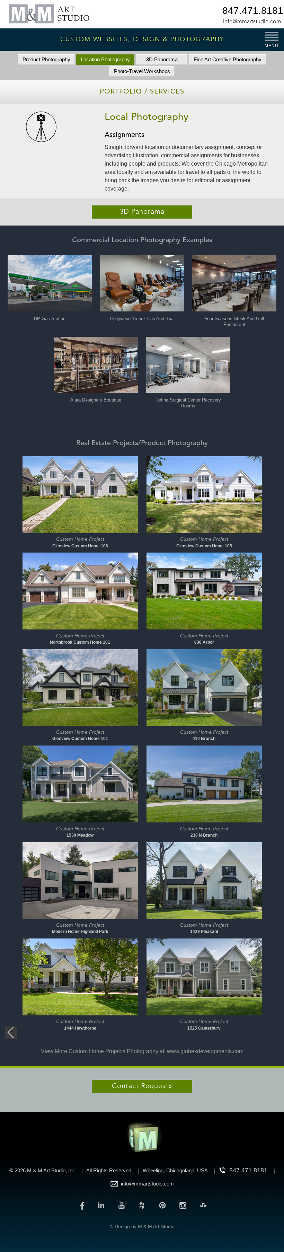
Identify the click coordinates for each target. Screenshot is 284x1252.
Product (46, 59)
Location (105, 59)
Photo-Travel (142, 71)
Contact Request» (142, 1086)
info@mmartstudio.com (252, 22)
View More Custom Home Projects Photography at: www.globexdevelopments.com (142, 1051)
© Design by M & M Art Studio (142, 1226)
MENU (271, 45)
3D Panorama (162, 59)
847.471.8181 (251, 11)
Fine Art (227, 59)
